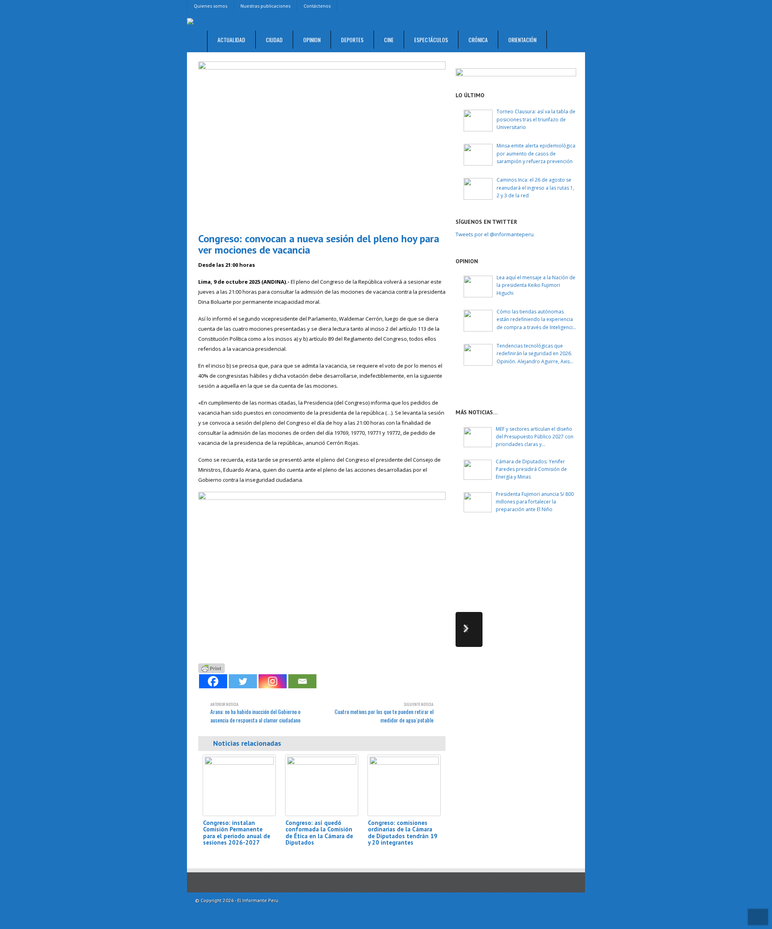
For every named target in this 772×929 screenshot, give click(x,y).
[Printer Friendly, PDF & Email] (211, 667)
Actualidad (231, 39)
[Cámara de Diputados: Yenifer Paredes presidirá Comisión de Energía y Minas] (478, 470)
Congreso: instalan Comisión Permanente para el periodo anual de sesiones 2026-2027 (236, 833)
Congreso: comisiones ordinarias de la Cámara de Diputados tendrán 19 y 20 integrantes (402, 833)
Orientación (522, 39)
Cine (389, 39)
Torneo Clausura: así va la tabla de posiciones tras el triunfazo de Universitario (536, 119)
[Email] (302, 681)
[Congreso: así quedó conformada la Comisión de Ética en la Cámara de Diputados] (321, 785)
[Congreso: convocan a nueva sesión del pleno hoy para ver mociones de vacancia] (322, 143)
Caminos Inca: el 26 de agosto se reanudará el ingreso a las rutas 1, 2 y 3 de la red (535, 187)
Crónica (478, 39)
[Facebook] (213, 681)
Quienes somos (210, 6)
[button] (469, 629)
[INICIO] (197, 42)
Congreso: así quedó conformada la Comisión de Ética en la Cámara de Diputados (319, 833)
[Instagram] (273, 681)
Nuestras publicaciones (265, 6)
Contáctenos (317, 6)
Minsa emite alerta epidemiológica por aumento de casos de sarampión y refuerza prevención (536, 153)
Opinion (311, 39)
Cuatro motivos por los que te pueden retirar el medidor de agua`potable (384, 712)
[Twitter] (243, 681)
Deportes (352, 39)
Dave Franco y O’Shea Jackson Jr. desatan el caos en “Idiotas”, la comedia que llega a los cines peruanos (539, 552)
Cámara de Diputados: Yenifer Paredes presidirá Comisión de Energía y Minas (531, 469)
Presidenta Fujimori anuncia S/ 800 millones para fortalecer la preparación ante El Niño (535, 502)
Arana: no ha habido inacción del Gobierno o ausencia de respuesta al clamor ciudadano (255, 712)
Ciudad (274, 39)
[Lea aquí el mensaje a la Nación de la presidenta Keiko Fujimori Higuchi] (478, 286)
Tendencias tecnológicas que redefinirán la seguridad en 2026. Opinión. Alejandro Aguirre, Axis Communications (534, 353)
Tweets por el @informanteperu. (495, 234)
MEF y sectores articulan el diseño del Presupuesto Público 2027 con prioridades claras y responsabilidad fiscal (534, 437)
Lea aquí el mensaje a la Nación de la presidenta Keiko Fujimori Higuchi (536, 285)
